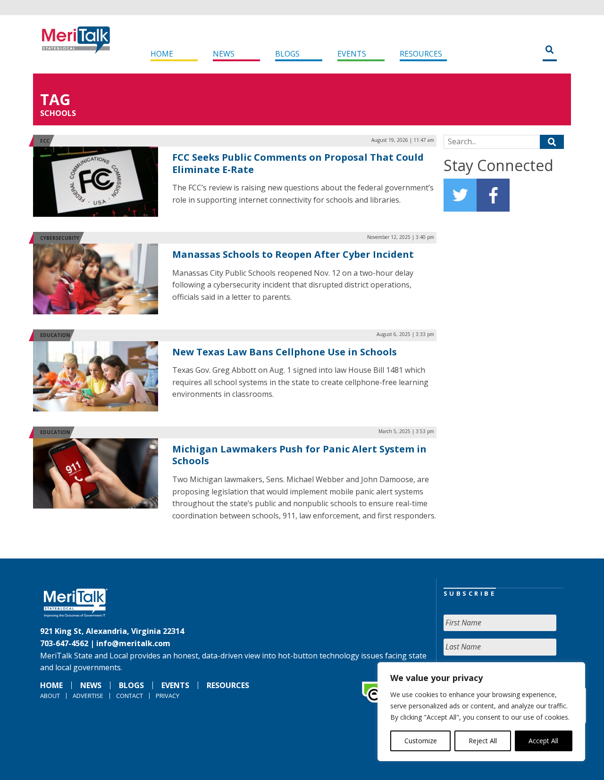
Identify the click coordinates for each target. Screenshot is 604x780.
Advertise (88, 695)
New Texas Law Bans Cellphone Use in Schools (284, 351)
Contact (129, 695)
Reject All (483, 740)
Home (162, 54)
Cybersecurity (59, 238)
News (224, 54)
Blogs (287, 54)
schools (58, 113)
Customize (420, 740)
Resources (421, 54)
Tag (55, 99)
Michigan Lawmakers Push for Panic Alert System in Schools (299, 455)
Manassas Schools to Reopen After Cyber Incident (293, 254)
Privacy (167, 695)
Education (55, 335)
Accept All (543, 740)
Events (351, 54)
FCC (45, 141)
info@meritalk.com (133, 643)
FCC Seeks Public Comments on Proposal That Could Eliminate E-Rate (298, 163)
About (50, 695)
